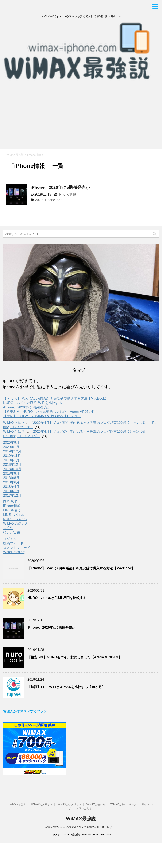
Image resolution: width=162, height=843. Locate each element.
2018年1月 (11, 491)
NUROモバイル (15, 519)
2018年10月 (12, 469)
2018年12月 (12, 464)
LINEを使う (12, 510)
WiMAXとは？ (14, 422)
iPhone (49, 200)
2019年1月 (11, 460)
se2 (59, 200)
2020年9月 (11, 442)
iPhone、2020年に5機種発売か (60, 187)
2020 (39, 200)
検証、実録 (11, 532)
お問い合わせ (84, 808)
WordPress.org (14, 552)
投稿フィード (13, 543)
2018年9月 (11, 473)
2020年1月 (11, 447)
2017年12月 (12, 495)
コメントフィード (16, 548)
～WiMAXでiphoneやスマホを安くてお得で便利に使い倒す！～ (81, 827)
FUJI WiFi (10, 502)
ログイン (10, 539)
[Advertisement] (81, 117)
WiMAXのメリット (41, 804)
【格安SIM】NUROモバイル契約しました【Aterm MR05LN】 (49, 411)
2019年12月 (12, 451)
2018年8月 (11, 478)
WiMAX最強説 (81, 818)
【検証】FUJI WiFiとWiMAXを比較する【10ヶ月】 (42, 416)
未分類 (8, 528)
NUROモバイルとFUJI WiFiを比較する (32, 403)
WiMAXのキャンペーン (123, 804)
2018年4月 (11, 486)
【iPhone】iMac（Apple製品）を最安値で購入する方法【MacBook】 (55, 398)
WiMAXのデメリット (69, 804)
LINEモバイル (13, 514)
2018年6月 (11, 482)
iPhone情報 (67, 194)
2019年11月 (12, 456)
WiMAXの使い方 (15, 523)
